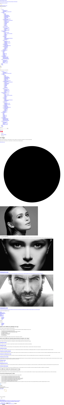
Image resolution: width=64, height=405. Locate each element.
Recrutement (4, 72)
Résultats (2, 318)
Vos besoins (2, 12)
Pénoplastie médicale (6, 30)
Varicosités (5, 23)
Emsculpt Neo (6, 47)
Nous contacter (2, 388)
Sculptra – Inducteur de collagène (8, 33)
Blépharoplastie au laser (7, 41)
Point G (5, 29)
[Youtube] (1, 398)
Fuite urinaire (6, 28)
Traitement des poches (3, 348)
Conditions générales (16, 401)
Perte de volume (6, 17)
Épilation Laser (6, 106)
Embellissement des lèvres (7, 80)
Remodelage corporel (5, 46)
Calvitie (5, 18)
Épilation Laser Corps (5, 57)
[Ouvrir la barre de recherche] (0, 66)
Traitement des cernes (3, 342)
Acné (5, 86)
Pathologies (2, 317)
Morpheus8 (5, 39)
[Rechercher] (7, 128)
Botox (5, 94)
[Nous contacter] (1, 404)
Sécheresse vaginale (6, 27)
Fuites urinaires (5, 60)
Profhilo (5, 35)
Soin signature (6, 26)
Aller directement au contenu (3, 0)
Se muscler (4, 55)
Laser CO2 (5, 102)
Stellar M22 (5, 43)
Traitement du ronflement (7, 104)
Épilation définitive (5, 44)
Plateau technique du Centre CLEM (7, 11)
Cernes (5, 13)
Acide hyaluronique (6, 32)
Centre (1, 400)
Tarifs (2, 63)
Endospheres (5, 110)
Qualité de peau (5, 36)
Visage (4, 74)
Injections (4, 31)
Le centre (2, 9)
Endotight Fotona (6, 100)
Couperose (5, 84)
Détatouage (5, 25)
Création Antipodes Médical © (3, 401)
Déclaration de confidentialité (10, 401)
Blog (2, 125)
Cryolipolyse (5, 108)
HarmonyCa (5, 96)
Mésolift (5, 37)
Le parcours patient (5, 10)
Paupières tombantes (6, 15)
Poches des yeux (6, 76)
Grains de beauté (6, 22)
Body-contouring (3, 112)
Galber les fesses (5, 53)
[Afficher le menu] (1, 67)
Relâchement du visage (7, 16)
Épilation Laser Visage (5, 118)
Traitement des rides (3, 345)
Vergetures (5, 24)
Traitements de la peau (5, 19)
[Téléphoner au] (0, 404)
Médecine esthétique (3, 92)
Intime (2, 59)
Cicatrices (5, 82)
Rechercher (1, 127)
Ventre (3, 51)
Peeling (5, 98)
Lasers (3, 40)
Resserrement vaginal (5, 61)
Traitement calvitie (3, 360)
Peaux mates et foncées (5, 119)
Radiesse (5, 34)
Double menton (6, 78)
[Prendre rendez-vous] (3, 404)
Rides (5, 14)
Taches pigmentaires (6, 21)
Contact (2, 64)
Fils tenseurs (4, 49)
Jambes (4, 114)
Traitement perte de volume (4, 356)
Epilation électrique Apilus (7, 45)
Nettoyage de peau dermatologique (8, 20)
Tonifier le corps (5, 116)
